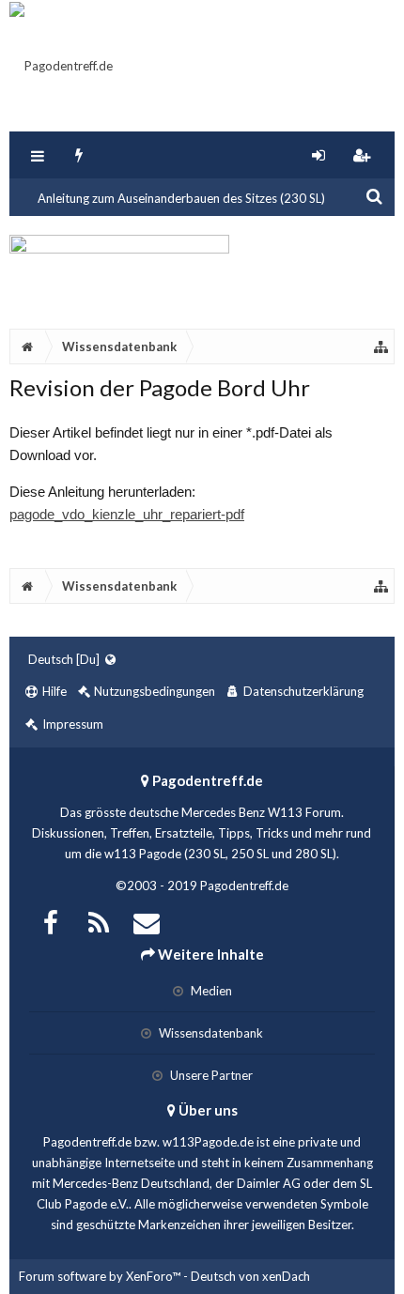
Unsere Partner (210, 1075)
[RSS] (98, 920)
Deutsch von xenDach (250, 1276)
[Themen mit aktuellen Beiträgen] (79, 154)
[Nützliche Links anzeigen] (381, 346)
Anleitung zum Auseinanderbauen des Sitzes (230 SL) (181, 198)
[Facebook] (50, 920)
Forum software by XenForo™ (101, 1276)
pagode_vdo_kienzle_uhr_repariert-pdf (126, 514)
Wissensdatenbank (209, 1032)
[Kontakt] (146, 920)
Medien (210, 990)
